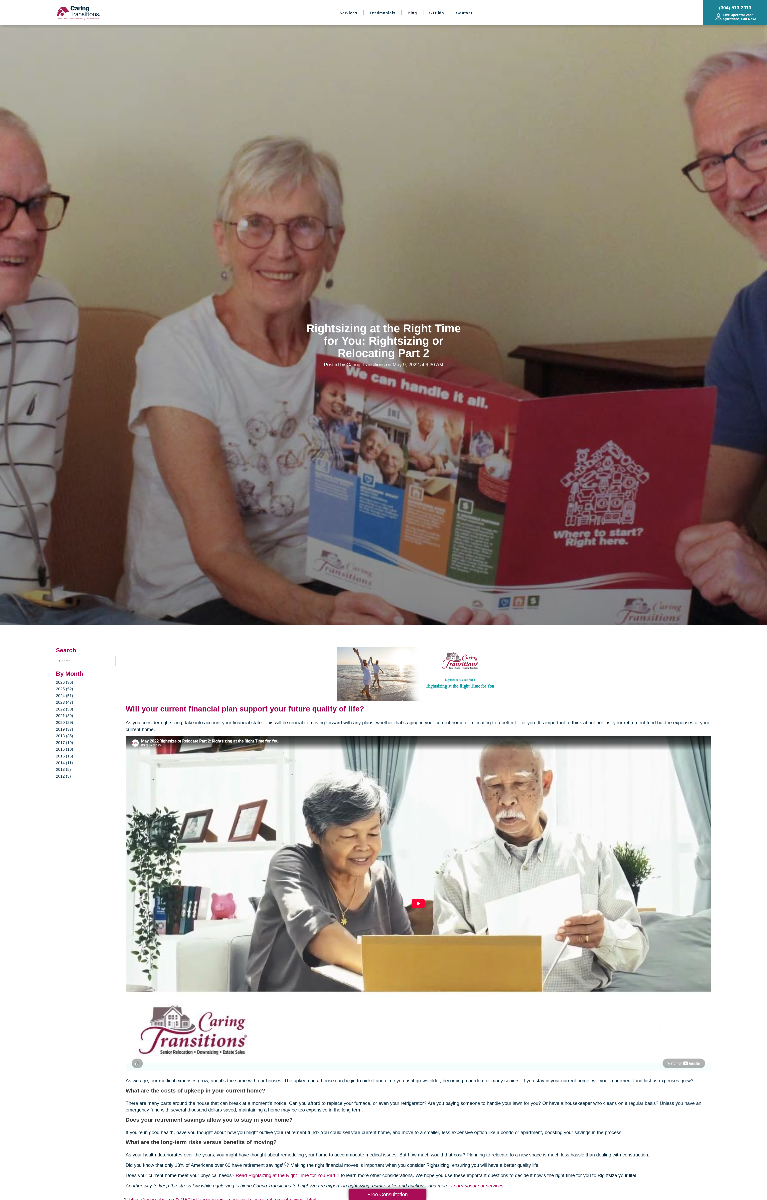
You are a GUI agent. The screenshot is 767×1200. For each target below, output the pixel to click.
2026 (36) (64, 682)
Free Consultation (387, 1194)
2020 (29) (64, 722)
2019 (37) (64, 729)
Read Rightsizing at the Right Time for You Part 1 (287, 1175)
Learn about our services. (478, 1185)
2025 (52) (64, 689)
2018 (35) (64, 736)
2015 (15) (64, 756)
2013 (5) (63, 769)
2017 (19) (64, 742)
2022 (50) (64, 709)
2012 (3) (63, 776)
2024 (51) (64, 696)
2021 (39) (64, 715)
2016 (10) (64, 749)
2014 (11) (64, 763)
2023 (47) (64, 702)
